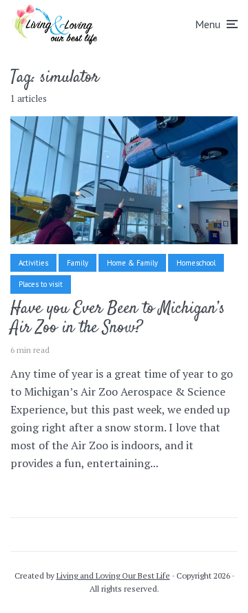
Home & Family (132, 263)
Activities (33, 263)
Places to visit (41, 284)
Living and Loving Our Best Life (113, 575)
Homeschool (196, 263)
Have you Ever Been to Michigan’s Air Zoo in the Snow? (117, 319)
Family (77, 263)
